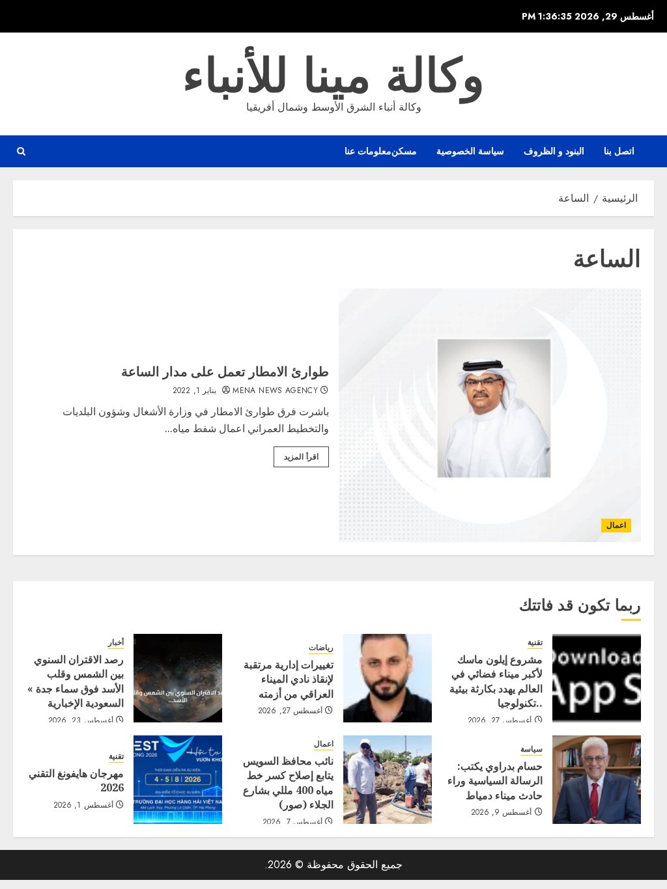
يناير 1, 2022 (194, 391)
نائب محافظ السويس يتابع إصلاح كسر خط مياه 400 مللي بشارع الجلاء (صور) (288, 783)
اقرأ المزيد (301, 457)
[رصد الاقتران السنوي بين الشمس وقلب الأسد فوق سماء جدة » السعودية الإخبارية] (178, 678)
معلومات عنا (368, 150)
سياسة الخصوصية (470, 150)
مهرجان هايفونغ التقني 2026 (76, 780)
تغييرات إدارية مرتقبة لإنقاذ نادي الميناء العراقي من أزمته (289, 679)
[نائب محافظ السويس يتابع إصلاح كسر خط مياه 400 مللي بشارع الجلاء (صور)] (387, 779)
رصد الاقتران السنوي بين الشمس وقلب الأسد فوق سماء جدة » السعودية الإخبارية (75, 681)
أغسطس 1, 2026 (83, 805)
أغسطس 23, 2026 (80, 721)
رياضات (321, 647)
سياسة (531, 749)
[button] (21, 151)
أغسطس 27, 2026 (500, 721)
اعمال (616, 525)
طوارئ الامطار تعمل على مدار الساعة (225, 371)
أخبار (116, 642)
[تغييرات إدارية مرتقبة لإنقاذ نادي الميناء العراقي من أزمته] (387, 678)
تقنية (535, 642)
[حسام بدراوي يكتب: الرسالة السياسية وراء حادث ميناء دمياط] (596, 779)
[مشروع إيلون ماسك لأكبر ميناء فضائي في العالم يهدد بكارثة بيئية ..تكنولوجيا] (596, 678)
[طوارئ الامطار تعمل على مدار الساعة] (490, 415)
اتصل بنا (619, 150)
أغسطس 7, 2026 (292, 822)
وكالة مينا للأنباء (333, 75)
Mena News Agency (275, 391)
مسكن (404, 150)
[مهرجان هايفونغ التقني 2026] (178, 779)
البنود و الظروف (554, 150)
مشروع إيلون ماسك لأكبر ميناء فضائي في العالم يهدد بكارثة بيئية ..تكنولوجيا (496, 681)
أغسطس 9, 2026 (501, 813)
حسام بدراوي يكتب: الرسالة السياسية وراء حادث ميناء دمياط (495, 780)
